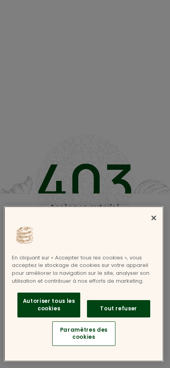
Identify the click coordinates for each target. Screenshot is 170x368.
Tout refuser (118, 308)
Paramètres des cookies (84, 333)
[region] (84, 284)
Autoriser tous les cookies (49, 304)
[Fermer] (153, 218)
